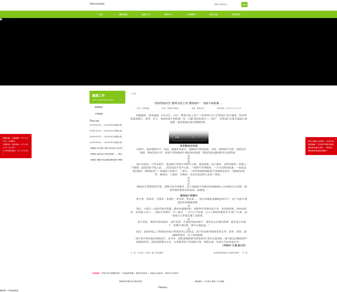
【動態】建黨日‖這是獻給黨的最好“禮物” (106, 160)
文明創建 (145, 108)
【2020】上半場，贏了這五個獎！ (151, 253)
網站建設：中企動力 (203, 281)
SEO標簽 (220, 281)
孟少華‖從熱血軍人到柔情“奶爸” (227, 253)
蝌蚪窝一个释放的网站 (9, 290)
